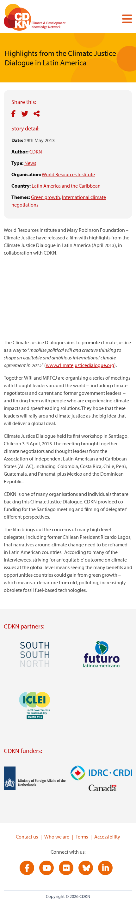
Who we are (56, 836)
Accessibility (107, 836)
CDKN (35, 151)
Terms (82, 836)
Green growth (45, 197)
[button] (124, 18)
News (30, 163)
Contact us (27, 836)
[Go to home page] (43, 18)
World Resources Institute (68, 174)
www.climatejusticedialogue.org (80, 365)
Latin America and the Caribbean (66, 186)
